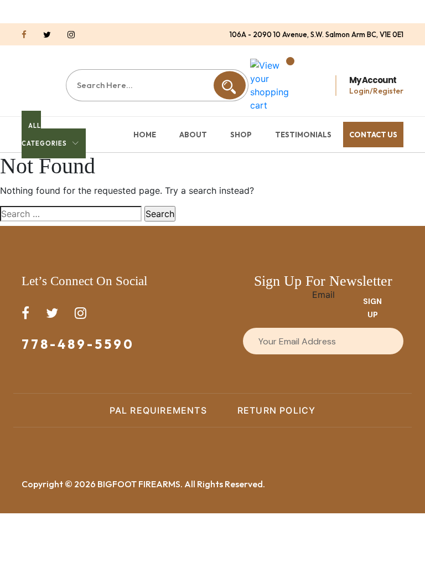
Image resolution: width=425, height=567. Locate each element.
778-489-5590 (78, 344)
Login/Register (376, 91)
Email (323, 294)
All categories (44, 134)
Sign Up (372, 307)
